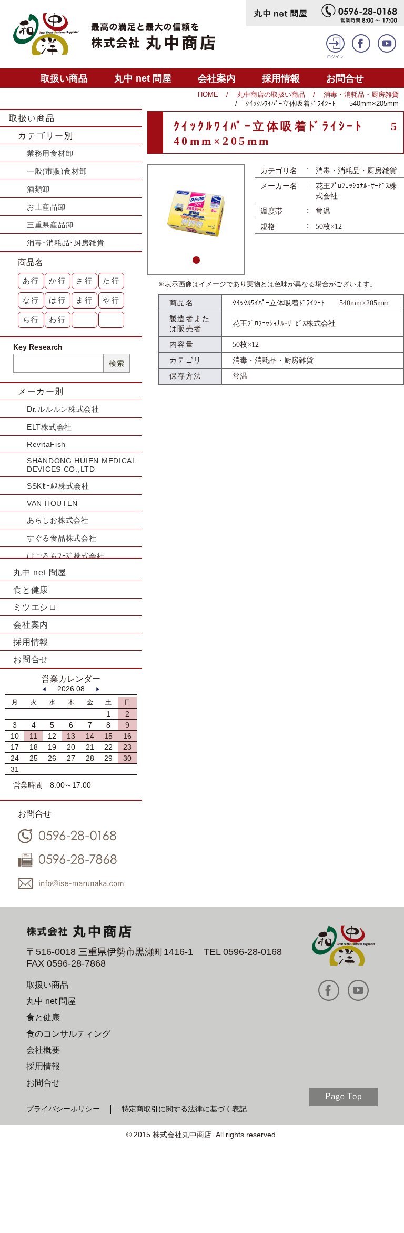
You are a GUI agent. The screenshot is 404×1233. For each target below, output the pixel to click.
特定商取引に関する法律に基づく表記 (184, 1109)
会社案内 (217, 78)
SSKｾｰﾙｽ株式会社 (58, 486)
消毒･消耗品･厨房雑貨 (66, 242)
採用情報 (281, 78)
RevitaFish (46, 444)
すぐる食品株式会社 (61, 538)
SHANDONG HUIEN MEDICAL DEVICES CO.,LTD (81, 464)
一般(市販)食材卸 (57, 171)
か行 (58, 280)
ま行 (85, 300)
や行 (111, 300)
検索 (116, 363)
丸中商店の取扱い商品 (271, 94)
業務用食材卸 (50, 153)
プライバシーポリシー (63, 1109)
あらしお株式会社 (58, 520)
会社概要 (43, 1050)
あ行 (32, 280)
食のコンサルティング (68, 1033)
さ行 (85, 280)
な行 (32, 300)
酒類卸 (38, 189)
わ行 (58, 319)
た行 (111, 280)
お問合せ (345, 78)
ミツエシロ (35, 607)
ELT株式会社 (49, 427)
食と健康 (30, 589)
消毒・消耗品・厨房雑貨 (361, 94)
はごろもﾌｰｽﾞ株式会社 (66, 556)
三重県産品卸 (50, 225)
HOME (208, 94)
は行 (58, 300)
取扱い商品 (64, 78)
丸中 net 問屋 (142, 78)
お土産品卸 (46, 207)
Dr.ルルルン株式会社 (63, 409)
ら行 (32, 319)
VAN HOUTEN (52, 503)
